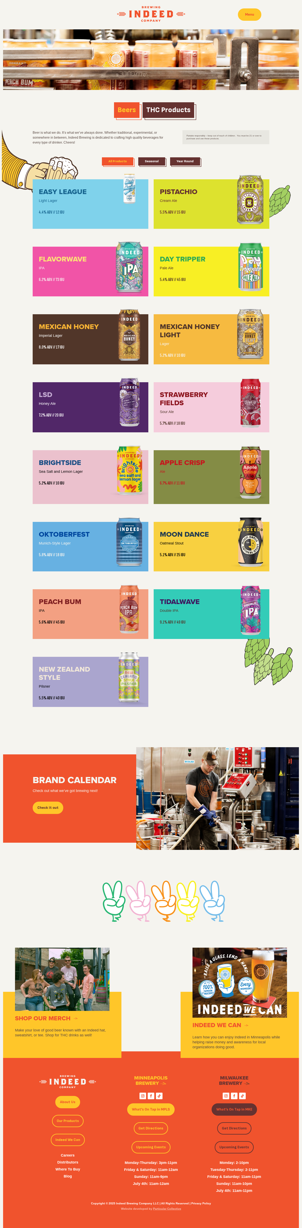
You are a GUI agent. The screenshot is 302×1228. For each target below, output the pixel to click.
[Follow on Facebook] (151, 1096)
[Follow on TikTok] (159, 1096)
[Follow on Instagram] (142, 1096)
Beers (127, 110)
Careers (68, 1155)
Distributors (67, 1162)
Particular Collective (167, 1208)
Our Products (68, 1121)
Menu (249, 14)
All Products (117, 161)
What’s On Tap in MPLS (151, 1109)
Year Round (185, 161)
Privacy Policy (201, 1203)
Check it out (48, 808)
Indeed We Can (67, 1140)
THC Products (168, 110)
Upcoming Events (151, 1147)
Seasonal (152, 161)
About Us (67, 1102)
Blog (68, 1176)
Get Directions (150, 1128)
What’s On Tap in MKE (234, 1109)
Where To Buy (67, 1169)
